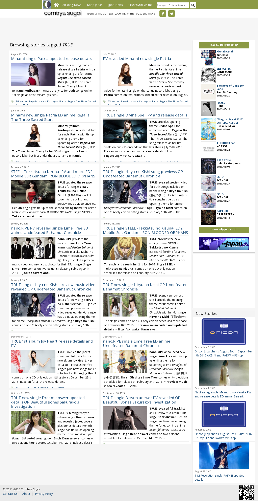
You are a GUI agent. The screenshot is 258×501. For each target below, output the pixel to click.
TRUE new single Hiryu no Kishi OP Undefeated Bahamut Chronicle (145, 286)
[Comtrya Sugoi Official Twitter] (171, 13)
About (26, 494)
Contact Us (10, 494)
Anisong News (71, 5)
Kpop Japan (95, 5)
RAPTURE (222, 211)
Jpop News (115, 5)
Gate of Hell (224, 160)
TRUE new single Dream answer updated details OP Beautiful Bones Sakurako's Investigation (48, 402)
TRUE (25, 104)
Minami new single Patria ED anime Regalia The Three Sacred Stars (50, 117)
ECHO (220, 177)
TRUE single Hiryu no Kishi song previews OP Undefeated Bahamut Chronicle (143, 173)
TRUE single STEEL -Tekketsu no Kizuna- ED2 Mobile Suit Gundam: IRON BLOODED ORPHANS (145, 230)
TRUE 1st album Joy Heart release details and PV (52, 343)
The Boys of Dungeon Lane (230, 87)
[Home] (56, 4)
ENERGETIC (224, 68)
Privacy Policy (44, 494)
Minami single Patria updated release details (51, 58)
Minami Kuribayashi (26, 101)
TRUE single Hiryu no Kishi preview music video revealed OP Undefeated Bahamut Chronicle (53, 286)
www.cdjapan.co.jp (223, 229)
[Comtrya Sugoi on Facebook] (162, 13)
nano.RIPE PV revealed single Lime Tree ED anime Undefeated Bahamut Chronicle (49, 230)
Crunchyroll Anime (140, 5)
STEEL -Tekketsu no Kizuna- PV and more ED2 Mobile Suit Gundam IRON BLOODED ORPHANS (53, 173)
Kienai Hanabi (225, 51)
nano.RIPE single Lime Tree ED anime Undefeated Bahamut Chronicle (136, 343)
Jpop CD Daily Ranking (224, 45)
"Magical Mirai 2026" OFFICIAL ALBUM (230, 121)
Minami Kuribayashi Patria (52, 101)
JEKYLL (221, 102)
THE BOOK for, (226, 143)
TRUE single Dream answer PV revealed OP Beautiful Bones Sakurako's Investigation (141, 400)
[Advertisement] (128, 28)
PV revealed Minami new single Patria (137, 58)
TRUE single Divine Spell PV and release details (145, 114)
